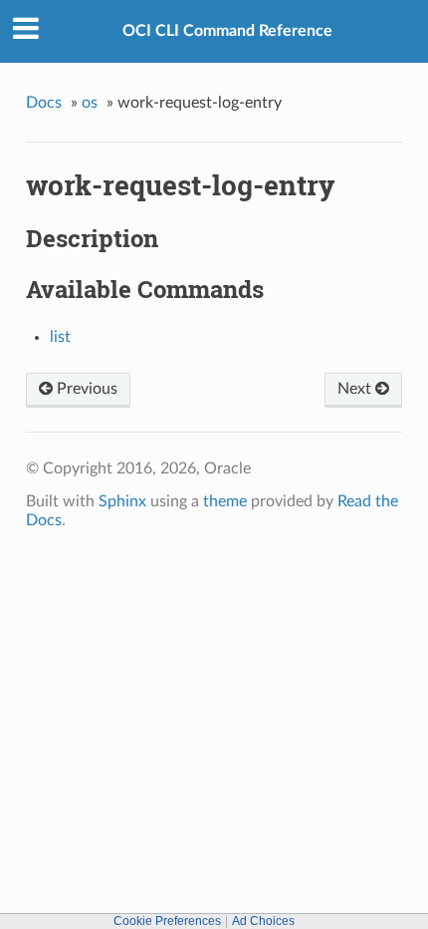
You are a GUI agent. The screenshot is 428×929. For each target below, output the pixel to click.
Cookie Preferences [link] (167, 921)
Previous (85, 389)
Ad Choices (263, 921)
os (90, 103)
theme (225, 501)
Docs (44, 103)
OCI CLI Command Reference (227, 31)
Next (356, 389)
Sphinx (122, 501)
